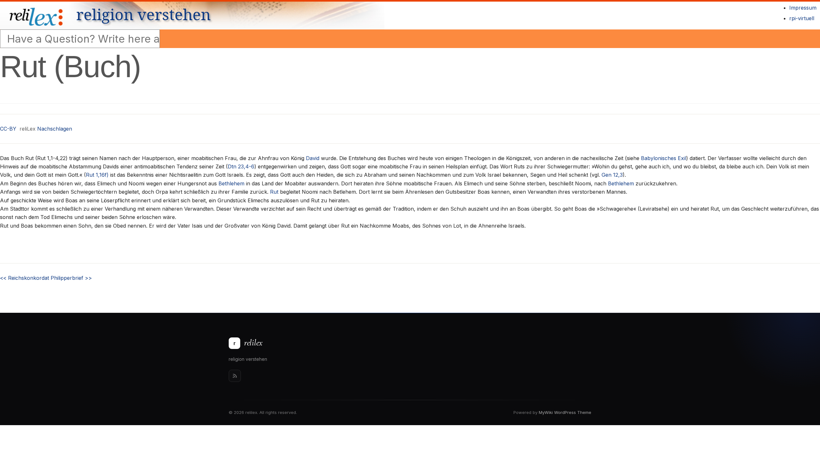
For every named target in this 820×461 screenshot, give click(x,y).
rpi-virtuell (801, 18)
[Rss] (235, 376)
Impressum (802, 7)
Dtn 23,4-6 (241, 166)
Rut (274, 192)
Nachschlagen (54, 128)
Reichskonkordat (24, 278)
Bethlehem (231, 183)
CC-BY (8, 128)
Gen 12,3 (612, 175)
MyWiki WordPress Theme (565, 412)
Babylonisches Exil (663, 158)
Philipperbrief (71, 278)
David (312, 158)
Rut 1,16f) (97, 175)
